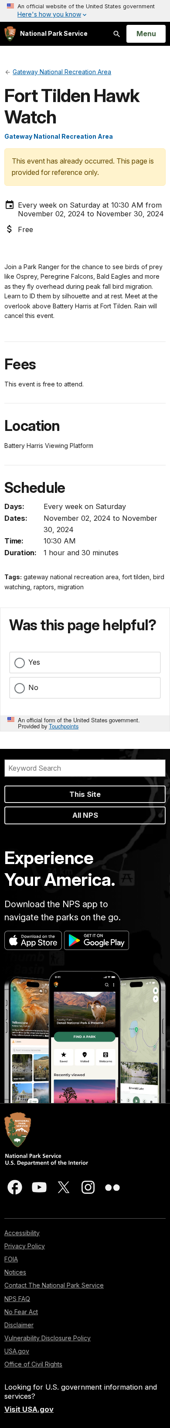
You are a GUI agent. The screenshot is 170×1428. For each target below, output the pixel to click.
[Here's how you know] (85, 11)
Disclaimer (19, 1325)
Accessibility (22, 1233)
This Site (85, 794)
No (33, 687)
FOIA (11, 1259)
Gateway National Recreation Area (58, 136)
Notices (15, 1272)
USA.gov (16, 1351)
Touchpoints (63, 726)
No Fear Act (21, 1311)
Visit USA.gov (29, 1409)
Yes (34, 662)
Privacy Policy (24, 1246)
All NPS (85, 815)
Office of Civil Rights (33, 1364)
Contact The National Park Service (54, 1285)
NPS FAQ (17, 1298)
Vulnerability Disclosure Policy (47, 1338)
